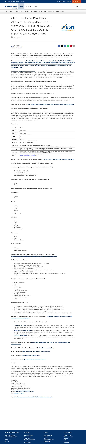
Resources (7, 1)
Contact (36, 6)
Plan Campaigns (27, 437)
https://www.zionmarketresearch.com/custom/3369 (28, 155)
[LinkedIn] (5, 441)
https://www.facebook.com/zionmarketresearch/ (34, 359)
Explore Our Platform (28, 435)
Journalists (22, 1)
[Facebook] (7, 441)
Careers (45, 438)
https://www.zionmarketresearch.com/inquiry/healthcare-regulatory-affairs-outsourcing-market (51, 104)
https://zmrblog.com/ (19, 393)
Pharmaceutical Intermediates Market (23, 330)
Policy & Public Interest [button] (48, 11)
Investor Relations (15, 1)
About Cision (46, 437)
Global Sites (46, 441)
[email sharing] (73, 46)
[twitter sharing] (62, 46)
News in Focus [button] (9, 11)
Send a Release (76, 1)
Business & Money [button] (18, 11)
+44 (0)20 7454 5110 (10, 435)
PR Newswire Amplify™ (68, 437)
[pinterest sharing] (70, 46)
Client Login (69, 1)
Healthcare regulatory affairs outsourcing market (23, 71)
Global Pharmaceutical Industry (46, 348)
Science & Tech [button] (28, 11)
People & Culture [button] (60, 11)
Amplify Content (27, 442)
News (21, 6)
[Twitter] (8, 441)
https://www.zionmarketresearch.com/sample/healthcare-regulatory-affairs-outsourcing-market (34, 256)
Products (28, 6)
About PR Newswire (48, 435)
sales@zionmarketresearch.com (22, 390)
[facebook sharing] (59, 46)
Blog (65, 439)
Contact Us (7, 439)
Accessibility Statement (49, 439)
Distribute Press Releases (29, 439)
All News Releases (67, 435)
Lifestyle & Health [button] (37, 11)
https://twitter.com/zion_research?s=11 (31, 355)
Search (77, 6)
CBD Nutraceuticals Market (20, 335)
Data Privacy (66, 442)
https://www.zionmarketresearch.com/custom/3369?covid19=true (58, 159)
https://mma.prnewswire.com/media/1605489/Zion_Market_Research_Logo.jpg (33, 397)
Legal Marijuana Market (20, 325)
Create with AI (27, 438)
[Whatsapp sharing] (68, 46)
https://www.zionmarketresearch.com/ (25, 391)
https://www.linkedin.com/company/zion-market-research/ (36, 351)
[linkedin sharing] (65, 46)
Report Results (27, 441)
